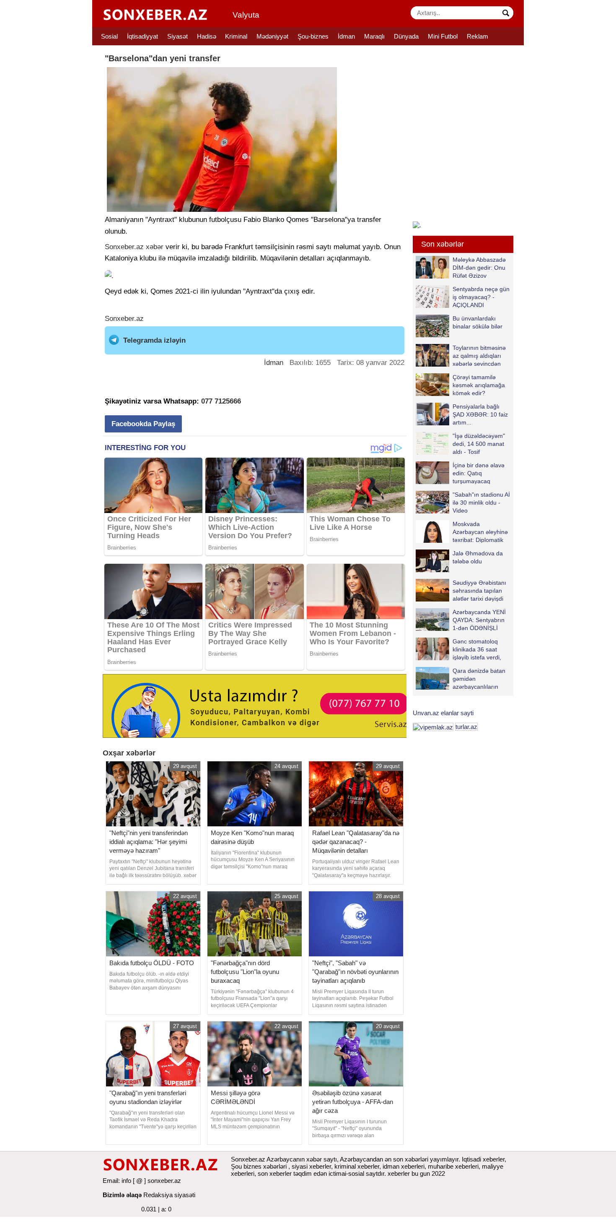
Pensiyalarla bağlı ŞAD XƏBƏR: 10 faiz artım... (480, 414)
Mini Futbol (443, 36)
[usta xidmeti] (259, 705)
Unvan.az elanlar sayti (443, 712)
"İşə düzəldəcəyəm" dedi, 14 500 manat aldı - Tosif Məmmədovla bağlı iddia (460, 443)
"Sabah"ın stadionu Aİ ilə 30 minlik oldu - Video (481, 502)
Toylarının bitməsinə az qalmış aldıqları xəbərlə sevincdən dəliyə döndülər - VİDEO (461, 355)
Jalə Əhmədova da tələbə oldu (478, 557)
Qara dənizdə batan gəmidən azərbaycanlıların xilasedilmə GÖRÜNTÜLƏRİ (460, 678)
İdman (346, 36)
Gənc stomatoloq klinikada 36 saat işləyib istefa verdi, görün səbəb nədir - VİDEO (460, 649)
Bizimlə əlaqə (122, 1194)
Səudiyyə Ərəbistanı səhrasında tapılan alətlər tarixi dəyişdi (479, 590)
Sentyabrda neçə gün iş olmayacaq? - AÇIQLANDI (481, 297)
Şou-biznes (313, 36)
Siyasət (177, 36)
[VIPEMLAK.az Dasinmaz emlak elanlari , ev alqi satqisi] (433, 726)
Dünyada (406, 36)
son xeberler (275, 1173)
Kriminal (236, 36)
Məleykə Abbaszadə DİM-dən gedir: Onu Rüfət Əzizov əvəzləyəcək (479, 267)
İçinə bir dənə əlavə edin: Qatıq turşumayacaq (479, 473)
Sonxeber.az (124, 247)
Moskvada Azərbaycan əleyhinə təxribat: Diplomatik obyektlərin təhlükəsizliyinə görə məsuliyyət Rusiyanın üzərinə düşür (462, 532)
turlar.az (466, 726)
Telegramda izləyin (154, 340)
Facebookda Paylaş (143, 424)
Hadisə (206, 36)
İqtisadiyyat (142, 36)
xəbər (154, 247)
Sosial (109, 36)
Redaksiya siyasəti (169, 1194)
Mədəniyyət (272, 36)
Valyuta (246, 14)
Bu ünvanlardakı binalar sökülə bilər (477, 322)
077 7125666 (221, 401)
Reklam (477, 36)
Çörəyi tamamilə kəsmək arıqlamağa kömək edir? (479, 385)
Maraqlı (374, 36)
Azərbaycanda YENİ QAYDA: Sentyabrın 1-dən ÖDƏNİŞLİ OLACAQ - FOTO (479, 620)
